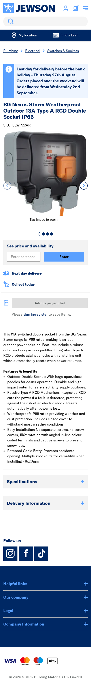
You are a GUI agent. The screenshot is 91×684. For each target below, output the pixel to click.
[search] (45, 21)
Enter (64, 256)
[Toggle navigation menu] (85, 8)
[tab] (39, 234)
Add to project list (49, 303)
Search (10, 21)
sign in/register (35, 314)
